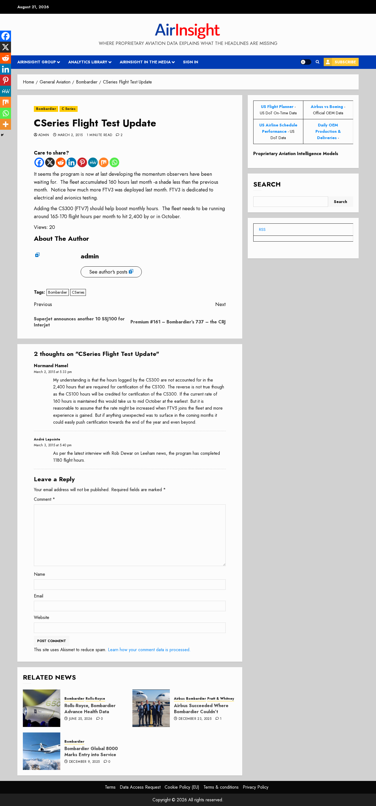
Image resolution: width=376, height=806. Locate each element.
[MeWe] (93, 162)
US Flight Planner (277, 106)
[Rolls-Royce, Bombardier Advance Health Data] (41, 708)
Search (267, 184)
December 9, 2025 (84, 762)
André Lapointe (47, 439)
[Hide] (2, 135)
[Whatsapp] (114, 162)
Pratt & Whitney (220, 698)
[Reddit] (61, 162)
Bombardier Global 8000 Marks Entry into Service (91, 751)
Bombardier (46, 108)
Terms (110, 787)
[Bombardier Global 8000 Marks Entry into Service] (41, 751)
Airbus (179, 698)
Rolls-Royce (95, 698)
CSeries (78, 292)
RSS (262, 229)
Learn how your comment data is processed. (149, 650)
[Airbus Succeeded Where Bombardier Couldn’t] (151, 708)
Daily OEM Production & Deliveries (328, 131)
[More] (5, 124)
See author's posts (108, 271)
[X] (50, 162)
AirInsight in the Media (145, 62)
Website (41, 617)
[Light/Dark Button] (305, 62)
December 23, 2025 (195, 719)
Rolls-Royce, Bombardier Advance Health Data (90, 708)
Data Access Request (140, 787)
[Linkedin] (71, 162)
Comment (44, 499)
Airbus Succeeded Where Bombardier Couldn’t (201, 708)
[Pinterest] (82, 162)
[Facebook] (39, 162)
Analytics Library (87, 62)
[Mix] (103, 162)
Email (38, 596)
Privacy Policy (255, 787)
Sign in (190, 62)
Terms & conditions (221, 787)
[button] (317, 62)
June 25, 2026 (80, 719)
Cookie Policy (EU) (182, 787)
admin (43, 135)
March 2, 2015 (70, 135)
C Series (68, 108)
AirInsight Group (36, 62)
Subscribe (345, 62)
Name (39, 574)
